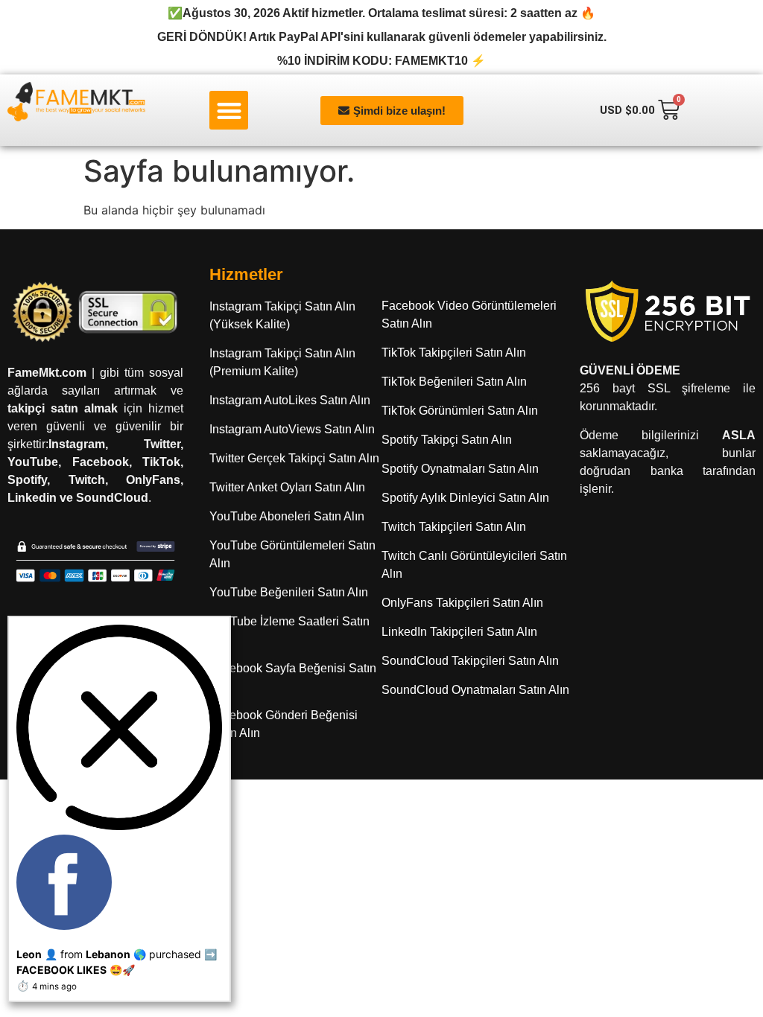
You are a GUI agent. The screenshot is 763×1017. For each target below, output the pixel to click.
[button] (229, 110)
